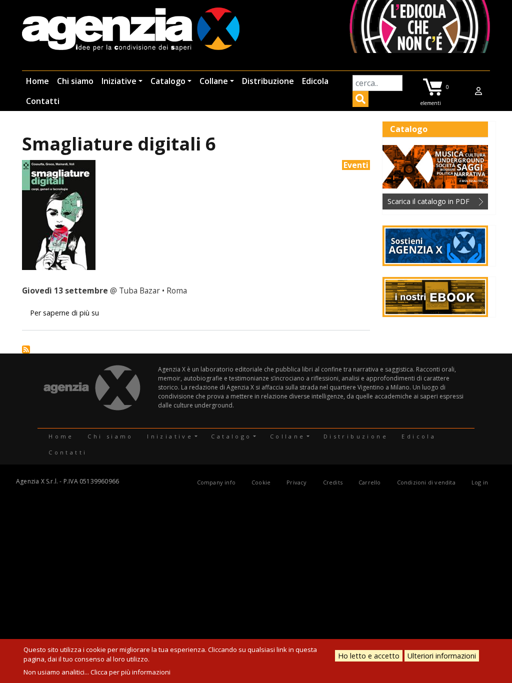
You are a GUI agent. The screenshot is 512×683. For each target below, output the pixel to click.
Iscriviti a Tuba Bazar (26, 350)
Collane (214, 81)
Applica (360, 100)
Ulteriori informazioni (442, 655)
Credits (332, 482)
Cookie (261, 482)
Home (37, 81)
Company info (216, 482)
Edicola (315, 81)
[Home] (131, 30)
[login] (478, 91)
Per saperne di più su (64, 313)
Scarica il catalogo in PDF (429, 201)
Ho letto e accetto (369, 655)
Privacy (296, 482)
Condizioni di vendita (426, 482)
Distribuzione (268, 81)
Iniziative (119, 81)
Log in (480, 482)
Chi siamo (75, 81)
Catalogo (168, 81)
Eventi (356, 165)
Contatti (43, 101)
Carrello (369, 482)
